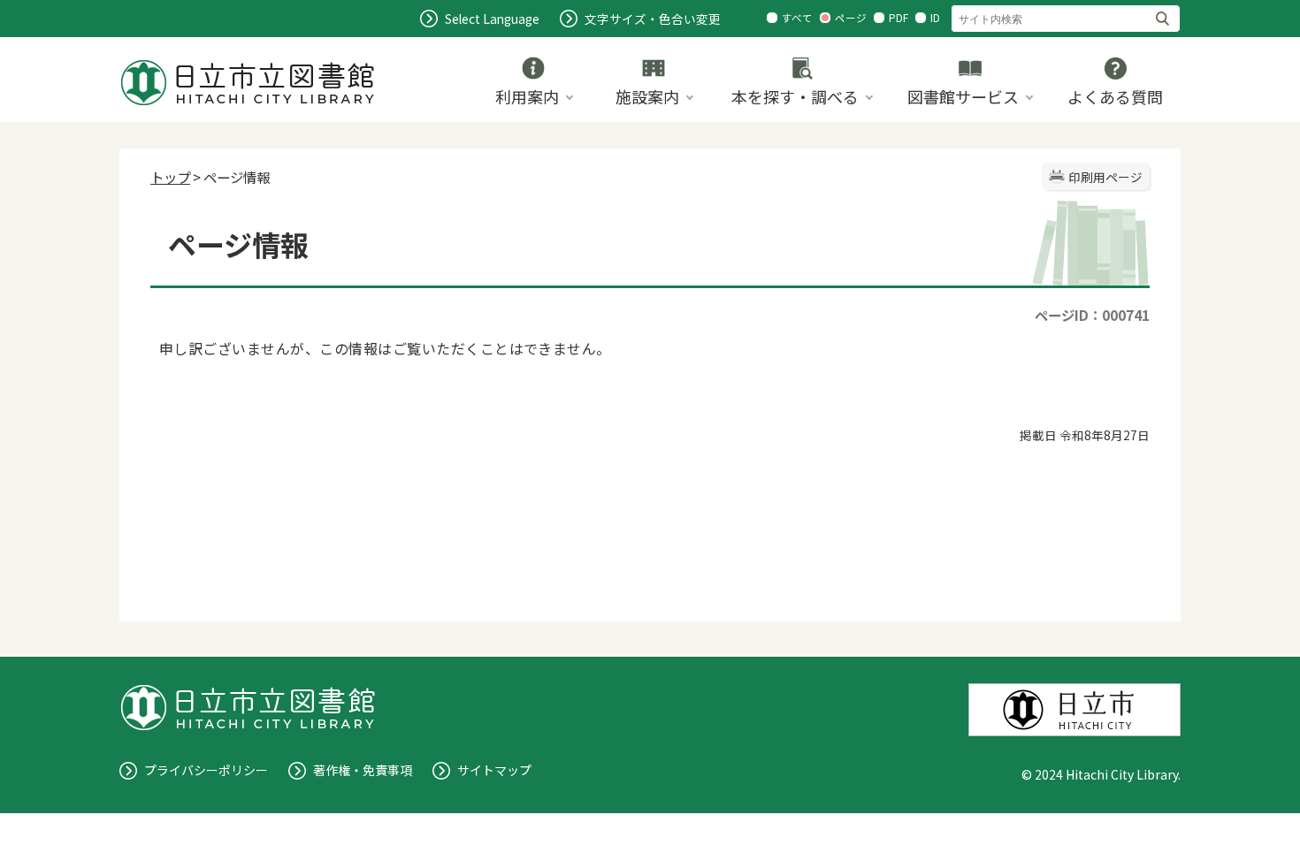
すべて (797, 18)
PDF (898, 18)
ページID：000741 (1092, 314)
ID (935, 18)
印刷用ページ (1105, 177)
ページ (851, 18)
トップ (170, 177)
